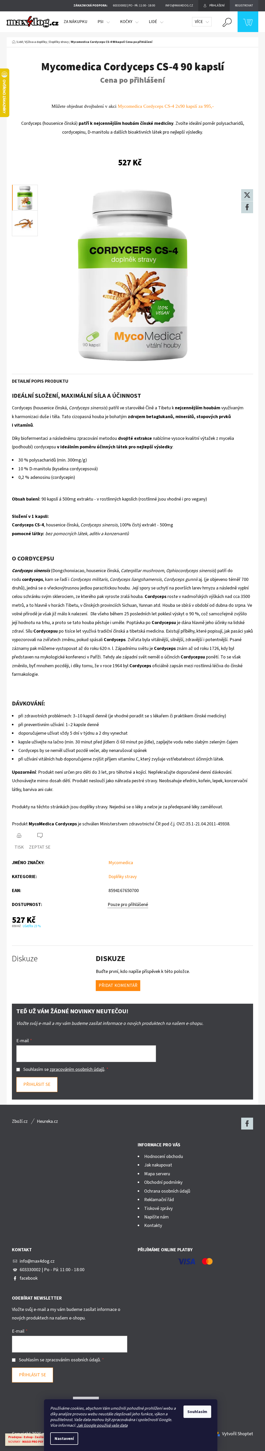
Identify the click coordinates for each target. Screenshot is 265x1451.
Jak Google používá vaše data (102, 1425)
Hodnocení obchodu (163, 1156)
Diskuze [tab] (25, 958)
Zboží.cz (20, 1121)
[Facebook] (247, 207)
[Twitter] (247, 195)
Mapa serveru (157, 1174)
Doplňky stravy (122, 876)
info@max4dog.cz (37, 1261)
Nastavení (64, 1438)
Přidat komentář (118, 985)
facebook (29, 1278)
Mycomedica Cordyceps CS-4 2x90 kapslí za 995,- (166, 106)
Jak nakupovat (158, 1165)
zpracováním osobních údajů (77, 1069)
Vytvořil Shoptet (237, 1434)
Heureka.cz (47, 1121)
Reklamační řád (159, 1199)
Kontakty (153, 1225)
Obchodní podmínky (163, 1182)
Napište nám (156, 1217)
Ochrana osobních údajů (167, 1191)
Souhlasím (197, 1412)
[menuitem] (75, 21)
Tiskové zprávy (158, 1208)
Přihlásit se (36, 1084)
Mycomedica (120, 862)
